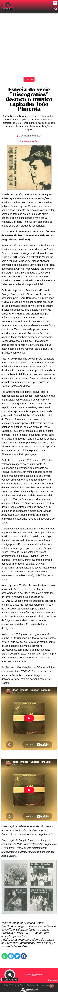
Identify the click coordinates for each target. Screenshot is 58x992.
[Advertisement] (29, 42)
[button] (55, 3)
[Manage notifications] (51, 986)
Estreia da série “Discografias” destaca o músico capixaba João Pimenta (29, 100)
